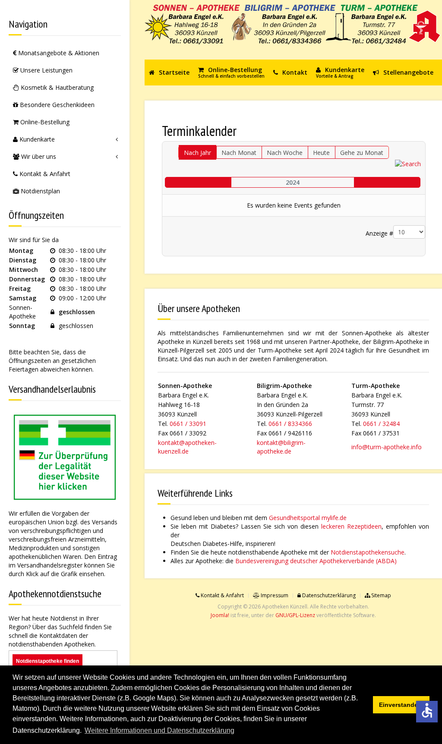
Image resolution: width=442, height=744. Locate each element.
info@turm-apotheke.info (386, 447)
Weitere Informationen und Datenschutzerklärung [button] (159, 730)
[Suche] (408, 163)
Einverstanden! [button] (401, 704)
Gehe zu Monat (361, 152)
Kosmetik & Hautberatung (56, 87)
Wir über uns (37, 156)
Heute (321, 152)
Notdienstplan (39, 191)
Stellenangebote (407, 72)
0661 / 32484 (381, 423)
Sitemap (380, 595)
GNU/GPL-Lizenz (295, 615)
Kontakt (294, 72)
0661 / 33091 (188, 423)
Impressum (273, 595)
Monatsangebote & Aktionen (57, 53)
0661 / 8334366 (290, 423)
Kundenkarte (36, 139)
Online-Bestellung (44, 122)
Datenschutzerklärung (328, 595)
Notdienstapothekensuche (367, 552)
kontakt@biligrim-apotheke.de (281, 446)
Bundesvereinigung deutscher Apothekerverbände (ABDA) (316, 561)
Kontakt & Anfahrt (44, 174)
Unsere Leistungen (46, 70)
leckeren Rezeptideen (351, 526)
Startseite (173, 72)
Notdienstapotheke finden (47, 661)
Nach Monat (238, 152)
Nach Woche (285, 152)
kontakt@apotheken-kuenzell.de (187, 446)
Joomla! (220, 615)
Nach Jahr (197, 152)
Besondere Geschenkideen (56, 105)
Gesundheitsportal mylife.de (308, 518)
